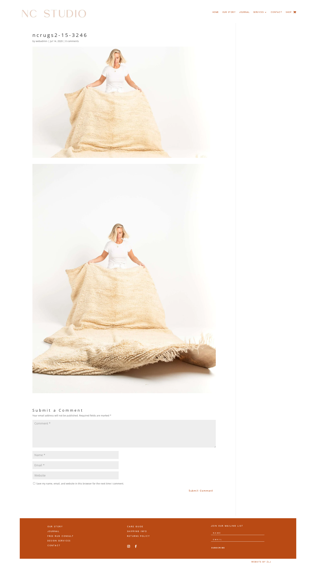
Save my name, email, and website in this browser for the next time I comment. (80, 483)
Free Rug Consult (60, 536)
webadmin (41, 41)
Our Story (229, 12)
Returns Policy (138, 536)
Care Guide (135, 526)
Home (215, 12)
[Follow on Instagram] (129, 546)
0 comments (72, 41)
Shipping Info (137, 531)
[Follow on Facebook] (136, 546)
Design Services (59, 541)
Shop (288, 12)
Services (258, 12)
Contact (276, 12)
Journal (244, 12)
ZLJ (269, 562)
